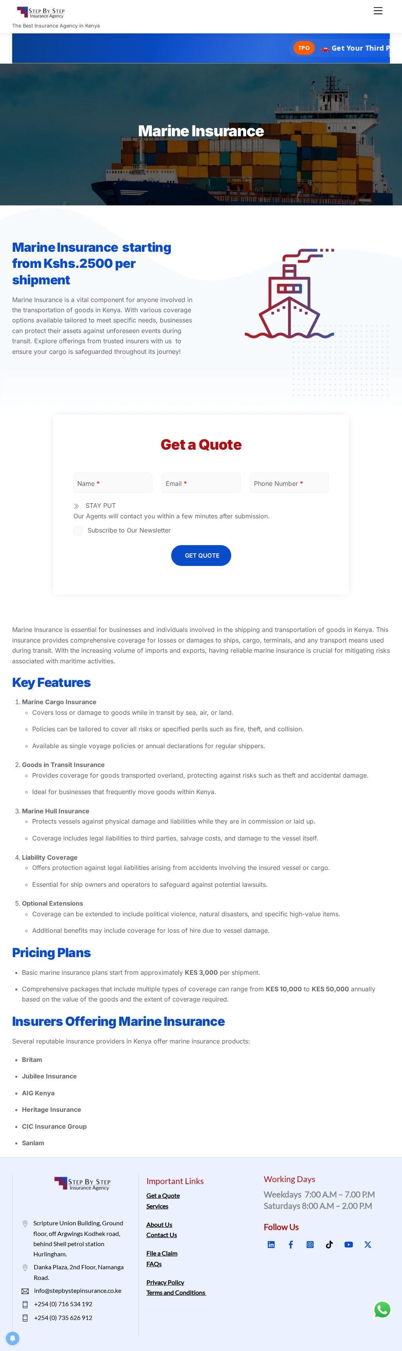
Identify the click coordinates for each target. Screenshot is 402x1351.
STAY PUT (100, 505)
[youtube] (348, 1243)
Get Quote (202, 555)
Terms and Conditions (176, 1292)
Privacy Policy (165, 1282)
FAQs (154, 1263)
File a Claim (161, 1253)
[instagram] (310, 1243)
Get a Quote (163, 1195)
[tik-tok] (329, 1243)
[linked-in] (272, 1243)
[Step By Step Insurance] (43, 15)
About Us (159, 1224)
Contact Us (161, 1234)
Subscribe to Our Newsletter (128, 530)
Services (157, 1206)
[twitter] (368, 1243)
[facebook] (291, 1243)
